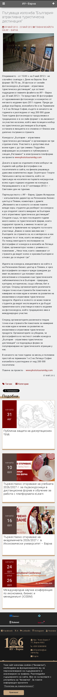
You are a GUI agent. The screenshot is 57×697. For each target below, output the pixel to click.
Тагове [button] (8, 384)
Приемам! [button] (13, 692)
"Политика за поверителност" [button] (19, 686)
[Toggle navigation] (4, 4)
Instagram (39, 631)
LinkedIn (26, 631)
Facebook (8, 631)
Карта (35, 656)
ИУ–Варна (28, 3)
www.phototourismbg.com (28, 157)
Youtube (52, 631)
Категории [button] (23, 384)
